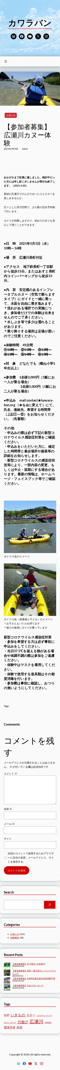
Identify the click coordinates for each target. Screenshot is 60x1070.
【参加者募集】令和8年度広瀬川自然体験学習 (33, 978)
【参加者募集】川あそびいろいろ (28, 985)
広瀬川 (36, 1021)
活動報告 (14, 937)
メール (9, 823)
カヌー (31, 1015)
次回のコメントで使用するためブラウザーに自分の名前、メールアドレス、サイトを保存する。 (31, 857)
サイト (8, 838)
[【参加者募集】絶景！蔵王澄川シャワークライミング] (7, 973)
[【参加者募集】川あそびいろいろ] (7, 987)
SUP (6, 1015)
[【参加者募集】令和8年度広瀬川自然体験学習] (7, 980)
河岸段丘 (48, 1022)
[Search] (49, 905)
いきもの (18, 1015)
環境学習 (9, 1027)
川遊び (22, 1022)
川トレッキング (10, 1022)
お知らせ (10, 115)
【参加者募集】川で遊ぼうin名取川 (28, 964)
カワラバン (30, 23)
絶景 (19, 1027)
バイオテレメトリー (44, 1015)
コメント (10, 773)
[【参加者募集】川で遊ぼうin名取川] (7, 966)
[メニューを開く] (6, 61)
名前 (8, 808)
